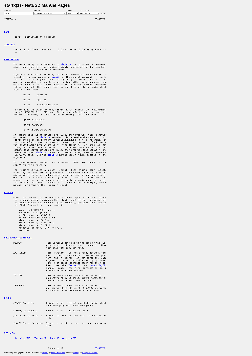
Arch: (70, 11)
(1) (66, 64)
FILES (7, 298)
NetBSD (45, 353)
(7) (99, 265)
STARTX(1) (101, 348)
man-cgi (76, 353)
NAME (6, 32)
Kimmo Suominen (58, 353)
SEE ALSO (9, 333)
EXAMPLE (8, 192)
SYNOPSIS (9, 44)
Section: (38, 11)
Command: (9, 11)
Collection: (85, 11)
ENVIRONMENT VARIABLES (18, 238)
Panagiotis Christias (90, 353)
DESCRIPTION (11, 59)
